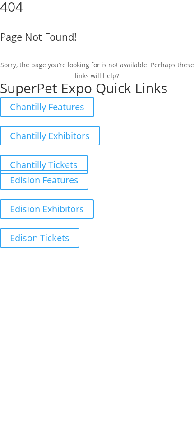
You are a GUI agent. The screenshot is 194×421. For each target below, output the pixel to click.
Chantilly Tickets (44, 165)
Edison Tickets (39, 238)
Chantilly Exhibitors (50, 136)
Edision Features (44, 180)
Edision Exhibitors (47, 209)
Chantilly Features (47, 107)
